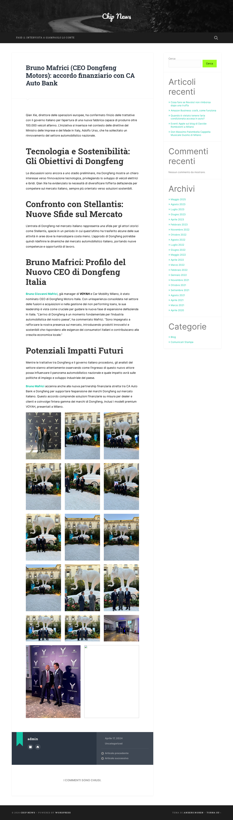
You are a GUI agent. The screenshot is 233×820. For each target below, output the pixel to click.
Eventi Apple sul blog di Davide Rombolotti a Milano (189, 125)
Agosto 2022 (178, 239)
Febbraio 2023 (179, 224)
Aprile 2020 (177, 310)
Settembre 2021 (180, 290)
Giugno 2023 (178, 214)
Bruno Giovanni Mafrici (42, 293)
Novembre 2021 (180, 280)
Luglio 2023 (177, 209)
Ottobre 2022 (178, 234)
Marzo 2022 (177, 264)
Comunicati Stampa (182, 342)
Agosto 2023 (178, 204)
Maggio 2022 (178, 254)
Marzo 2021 (177, 305)
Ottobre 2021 (178, 285)
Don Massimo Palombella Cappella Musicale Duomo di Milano (190, 133)
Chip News (116, 16)
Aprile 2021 (177, 300)
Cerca (171, 58)
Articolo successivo (116, 758)
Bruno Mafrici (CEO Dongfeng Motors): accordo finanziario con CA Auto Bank (80, 75)
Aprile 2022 (177, 259)
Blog (173, 337)
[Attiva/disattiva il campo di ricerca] (216, 37)
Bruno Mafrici (35, 386)
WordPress (63, 812)
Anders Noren (194, 812)
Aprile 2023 (177, 219)
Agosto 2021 (178, 295)
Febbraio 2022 (179, 269)
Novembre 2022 (180, 229)
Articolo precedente (117, 753)
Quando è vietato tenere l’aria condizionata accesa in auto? (188, 117)
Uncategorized (114, 743)
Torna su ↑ (214, 812)
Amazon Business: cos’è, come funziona (193, 110)
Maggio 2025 (178, 199)
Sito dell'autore (38, 747)
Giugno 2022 (178, 249)
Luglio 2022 (177, 244)
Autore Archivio (30, 747)
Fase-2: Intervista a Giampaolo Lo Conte (45, 37)
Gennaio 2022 (179, 274)
